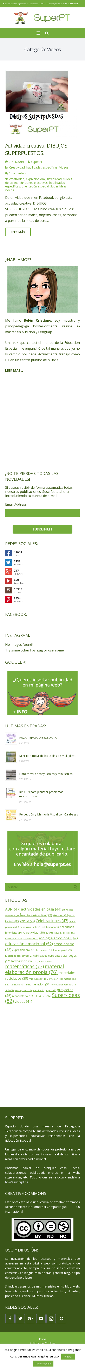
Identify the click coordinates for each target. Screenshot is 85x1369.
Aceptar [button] (68, 1356)
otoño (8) (9, 990)
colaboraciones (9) (51, 927)
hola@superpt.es (16, 1182)
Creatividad (17, 167)
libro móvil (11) (47, 961)
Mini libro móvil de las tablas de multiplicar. (47, 756)
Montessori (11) (54, 978)
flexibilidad (54, 179)
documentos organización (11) (21, 938)
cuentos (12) (52, 932)
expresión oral (35, 179)
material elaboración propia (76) (34, 969)
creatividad (16, 179)
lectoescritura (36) (24, 961)
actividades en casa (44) (41, 909)
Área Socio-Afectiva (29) (35, 915)
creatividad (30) (34, 932)
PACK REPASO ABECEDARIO (38, 738)
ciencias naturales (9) (30, 927)
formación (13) (44, 949)
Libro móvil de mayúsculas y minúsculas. (46, 774)
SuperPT (37, 162)
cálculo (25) (27, 921)
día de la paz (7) (67, 932)
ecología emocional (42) (58, 938)
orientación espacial (35, 186)
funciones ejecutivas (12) (18, 955)
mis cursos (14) (37, 978)
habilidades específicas (42, 167)
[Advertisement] (42, 422)
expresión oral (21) (23, 950)
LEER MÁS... (14, 370)
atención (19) (60, 915)
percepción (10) (23, 990)
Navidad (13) (20, 984)
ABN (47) (12, 909)
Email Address (16, 504)
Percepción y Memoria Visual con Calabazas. (49, 814)
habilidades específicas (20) (50, 955)
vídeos (9, 190)
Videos (63, 167)
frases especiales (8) (62, 950)
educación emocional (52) (29, 943)
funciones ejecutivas (34, 183)
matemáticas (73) (24, 966)
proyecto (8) (50, 990)
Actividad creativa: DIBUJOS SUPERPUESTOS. (36, 149)
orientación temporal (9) (64, 984)
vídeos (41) (23, 1001)
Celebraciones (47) (52, 920)
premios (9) (38, 990)
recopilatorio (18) (22, 996)
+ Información (43, 1363)
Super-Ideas (58, 186)
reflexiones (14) (42, 996)
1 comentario (18, 173)
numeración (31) (39, 984)
